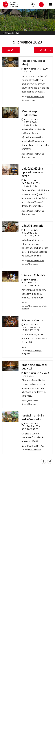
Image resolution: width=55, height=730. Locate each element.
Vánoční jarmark (32, 225)
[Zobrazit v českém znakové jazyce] (32, 4)
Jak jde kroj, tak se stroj (34, 62)
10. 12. (41, 50)
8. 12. (13, 50)
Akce (30, 263)
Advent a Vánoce (32, 320)
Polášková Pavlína (35, 96)
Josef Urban (32, 400)
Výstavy (31, 99)
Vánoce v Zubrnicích (34, 275)
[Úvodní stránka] (10, 4)
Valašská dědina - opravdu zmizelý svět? (33, 172)
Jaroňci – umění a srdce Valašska (33, 417)
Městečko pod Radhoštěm (31, 113)
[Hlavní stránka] (3, 33)
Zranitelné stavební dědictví (34, 366)
